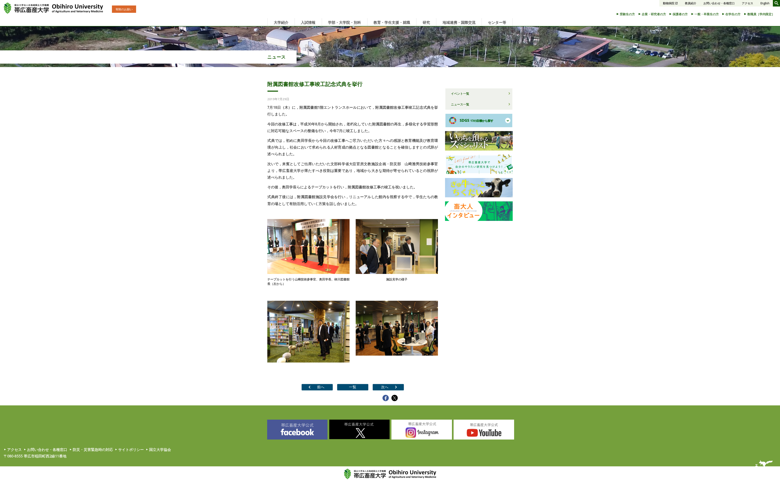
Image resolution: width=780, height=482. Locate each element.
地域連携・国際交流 (459, 22)
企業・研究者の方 (654, 14)
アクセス (747, 3)
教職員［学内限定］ (761, 14)
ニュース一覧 (460, 104)
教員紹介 (690, 3)
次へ (384, 386)
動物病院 (668, 3)
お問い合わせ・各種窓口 (719, 3)
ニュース (276, 57)
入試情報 (308, 22)
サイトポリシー (131, 449)
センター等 (497, 22)
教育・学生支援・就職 (392, 22)
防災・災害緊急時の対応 (93, 449)
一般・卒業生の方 (706, 14)
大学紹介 (281, 22)
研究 (426, 22)
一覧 (352, 386)
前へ (320, 386)
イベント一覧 (460, 93)
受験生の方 (627, 14)
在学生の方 (733, 14)
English (764, 3)
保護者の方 (680, 14)
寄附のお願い (124, 9)
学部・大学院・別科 (344, 22)
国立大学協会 (160, 449)
